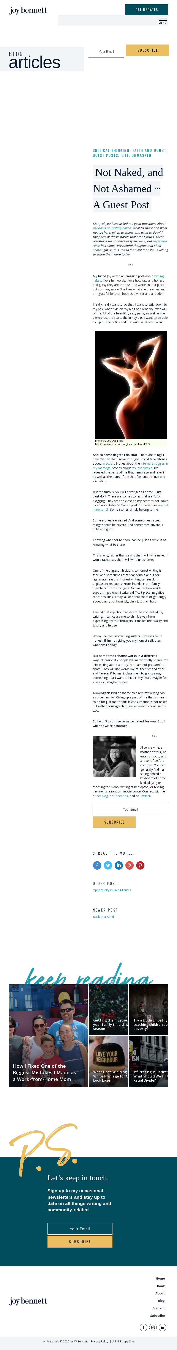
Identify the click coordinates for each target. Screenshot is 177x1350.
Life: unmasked (137, 155)
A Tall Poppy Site (123, 1341)
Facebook (121, 796)
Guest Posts (105, 155)
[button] (163, 19)
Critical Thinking (111, 150)
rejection (108, 463)
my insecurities (142, 468)
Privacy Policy (99, 1341)
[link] (129, 1278)
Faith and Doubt (149, 150)
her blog (102, 796)
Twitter (145, 796)
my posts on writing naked (112, 228)
